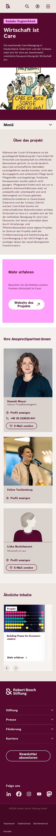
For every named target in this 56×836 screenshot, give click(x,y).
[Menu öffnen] (48, 6)
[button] (30, 710)
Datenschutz (24, 823)
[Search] (27, 6)
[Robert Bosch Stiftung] (21, 694)
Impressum (9, 823)
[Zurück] (7, 668)
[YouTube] (39, 794)
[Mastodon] (49, 794)
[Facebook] (19, 794)
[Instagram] (29, 794)
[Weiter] (16, 668)
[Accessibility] (37, 6)
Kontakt (7, 831)
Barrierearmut (40, 823)
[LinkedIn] (8, 794)
